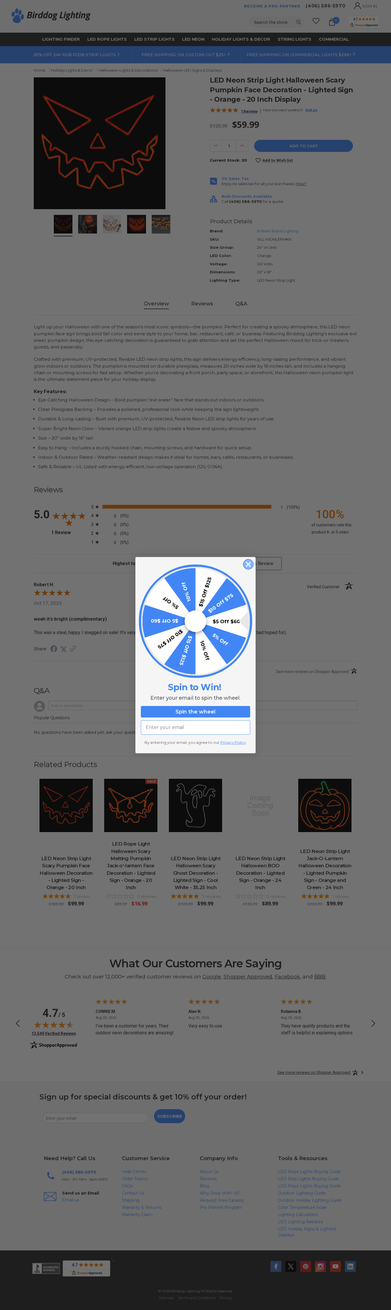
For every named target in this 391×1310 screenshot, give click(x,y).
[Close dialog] (248, 564)
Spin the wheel (195, 712)
